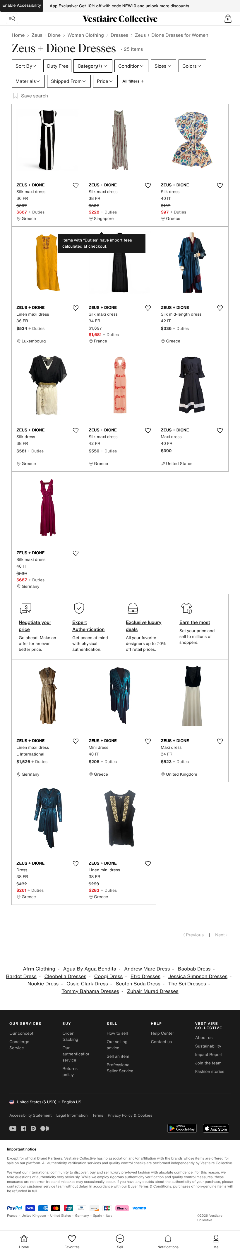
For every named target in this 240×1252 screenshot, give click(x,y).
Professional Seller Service (120, 1068)
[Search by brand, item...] (12, 18)
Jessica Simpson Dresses (197, 976)
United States (60, 1215)
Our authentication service (76, 1054)
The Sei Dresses (187, 983)
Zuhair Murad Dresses (153, 991)
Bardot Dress (21, 976)
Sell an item (118, 1056)
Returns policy (70, 1072)
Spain (97, 1215)
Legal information (72, 1115)
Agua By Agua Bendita (89, 969)
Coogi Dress (108, 976)
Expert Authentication (88, 626)
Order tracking (70, 1036)
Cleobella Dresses (65, 976)
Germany (82, 1215)
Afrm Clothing (39, 969)
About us (203, 1038)
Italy (109, 1215)
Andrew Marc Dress (147, 969)
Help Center (162, 1033)
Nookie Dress (43, 983)
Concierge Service (19, 1045)
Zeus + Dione (46, 35)
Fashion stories (209, 1072)
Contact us (161, 1042)
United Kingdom (34, 1215)
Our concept (21, 1033)
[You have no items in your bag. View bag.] (228, 19)
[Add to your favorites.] (75, 185)
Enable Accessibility (21, 5)
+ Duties (36, 212)
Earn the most (194, 622)
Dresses (119, 35)
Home (18, 35)
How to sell (117, 1033)
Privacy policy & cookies (130, 1115)
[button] (228, 19)
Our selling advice (117, 1045)
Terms (97, 1115)
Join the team (208, 1063)
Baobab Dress (194, 969)
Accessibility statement (30, 1115)
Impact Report (209, 1055)
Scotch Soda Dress (138, 983)
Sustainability (208, 1046)
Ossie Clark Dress (87, 983)
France (12, 1215)
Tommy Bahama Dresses (90, 991)
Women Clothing (85, 35)
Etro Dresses (145, 976)
